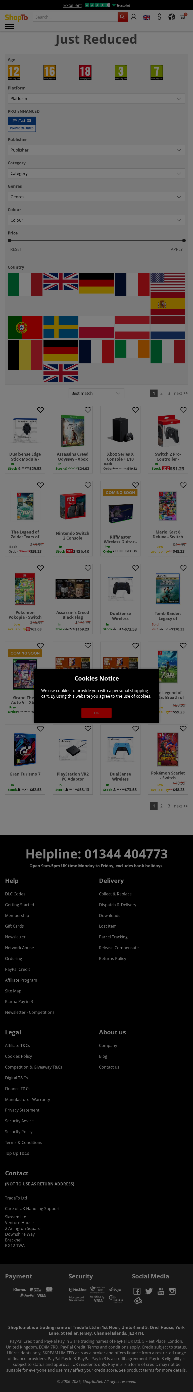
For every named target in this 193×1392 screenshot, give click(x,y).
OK (96, 712)
